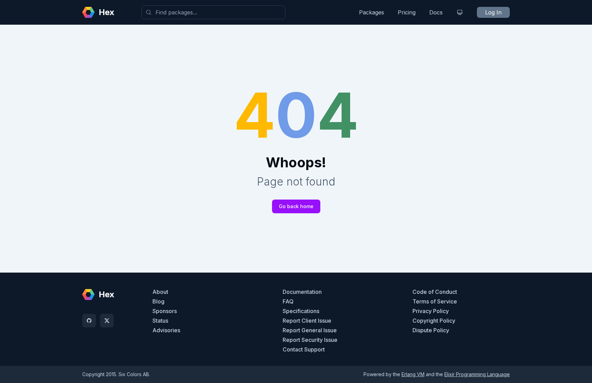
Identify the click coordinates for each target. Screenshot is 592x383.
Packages (371, 12)
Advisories (166, 330)
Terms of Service (434, 301)
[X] (107, 320)
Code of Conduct (434, 292)
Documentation (302, 292)
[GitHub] (89, 320)
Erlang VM (413, 374)
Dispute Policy (430, 330)
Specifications (301, 311)
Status (160, 320)
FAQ (288, 301)
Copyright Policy (433, 320)
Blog (158, 301)
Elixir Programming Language (477, 374)
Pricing (407, 12)
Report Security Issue (310, 340)
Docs (436, 12)
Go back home (296, 206)
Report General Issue (310, 330)
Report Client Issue (307, 320)
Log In (493, 12)
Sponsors (164, 311)
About (160, 292)
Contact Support (304, 349)
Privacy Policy (430, 311)
